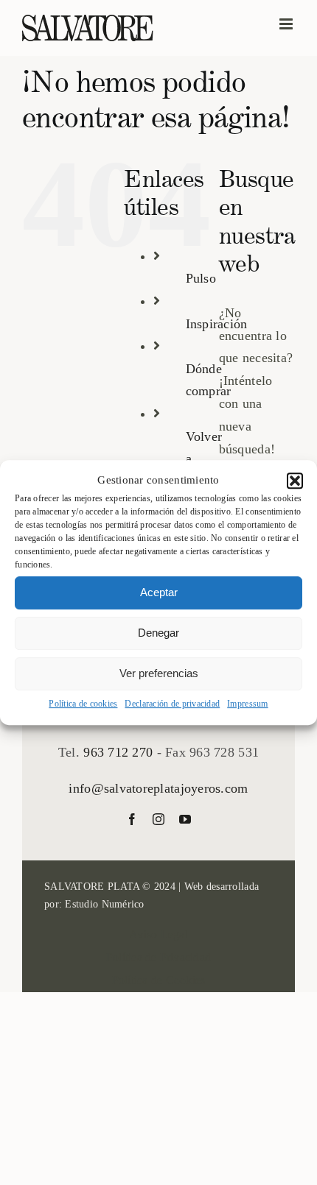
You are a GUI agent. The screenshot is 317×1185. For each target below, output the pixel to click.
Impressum (247, 703)
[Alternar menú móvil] (287, 24)
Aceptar (159, 592)
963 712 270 (118, 752)
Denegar (158, 632)
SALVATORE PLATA (91, 886)
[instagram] (158, 819)
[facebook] (132, 819)
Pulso (201, 278)
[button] (295, 480)
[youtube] (185, 819)
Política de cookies (83, 703)
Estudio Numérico (104, 904)
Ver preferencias (158, 673)
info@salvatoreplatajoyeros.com (158, 788)
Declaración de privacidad (172, 703)
